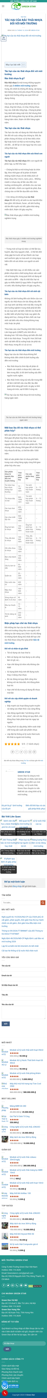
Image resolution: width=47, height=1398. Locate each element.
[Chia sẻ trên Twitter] (21, 752)
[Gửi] (43, 902)
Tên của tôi (6, 966)
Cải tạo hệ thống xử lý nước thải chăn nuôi (20, 951)
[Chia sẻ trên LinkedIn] (34, 752)
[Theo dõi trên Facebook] (4, 1285)
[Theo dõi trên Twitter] (8, 1285)
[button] (3, 6)
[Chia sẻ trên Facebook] (17, 752)
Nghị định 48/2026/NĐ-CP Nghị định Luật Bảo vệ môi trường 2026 (23, 940)
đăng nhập (17, 886)
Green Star (35, 30)
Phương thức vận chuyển (12, 1375)
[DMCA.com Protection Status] (35, 1286)
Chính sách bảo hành (11, 1378)
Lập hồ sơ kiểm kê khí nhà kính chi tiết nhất (20, 946)
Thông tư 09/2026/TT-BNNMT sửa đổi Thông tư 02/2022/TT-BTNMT (22, 932)
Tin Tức (23, 17)
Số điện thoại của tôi (10, 985)
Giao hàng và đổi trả (10, 1369)
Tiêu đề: (5, 995)
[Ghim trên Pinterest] (30, 752)
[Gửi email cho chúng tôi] (13, 1285)
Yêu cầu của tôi (8, 1004)
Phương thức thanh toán (12, 1372)
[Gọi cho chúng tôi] (17, 1285)
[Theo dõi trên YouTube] (26, 1285)
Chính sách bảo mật (10, 1366)
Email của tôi (7, 975)
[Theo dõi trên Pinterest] (21, 1285)
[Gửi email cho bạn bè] (26, 752)
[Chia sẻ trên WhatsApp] (12, 752)
